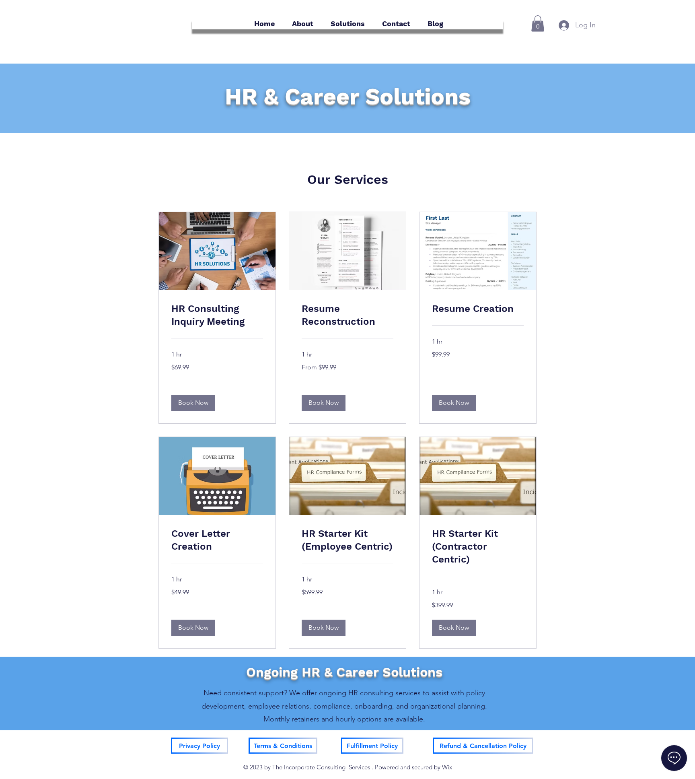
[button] (538, 23)
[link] (217, 315)
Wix (447, 767)
